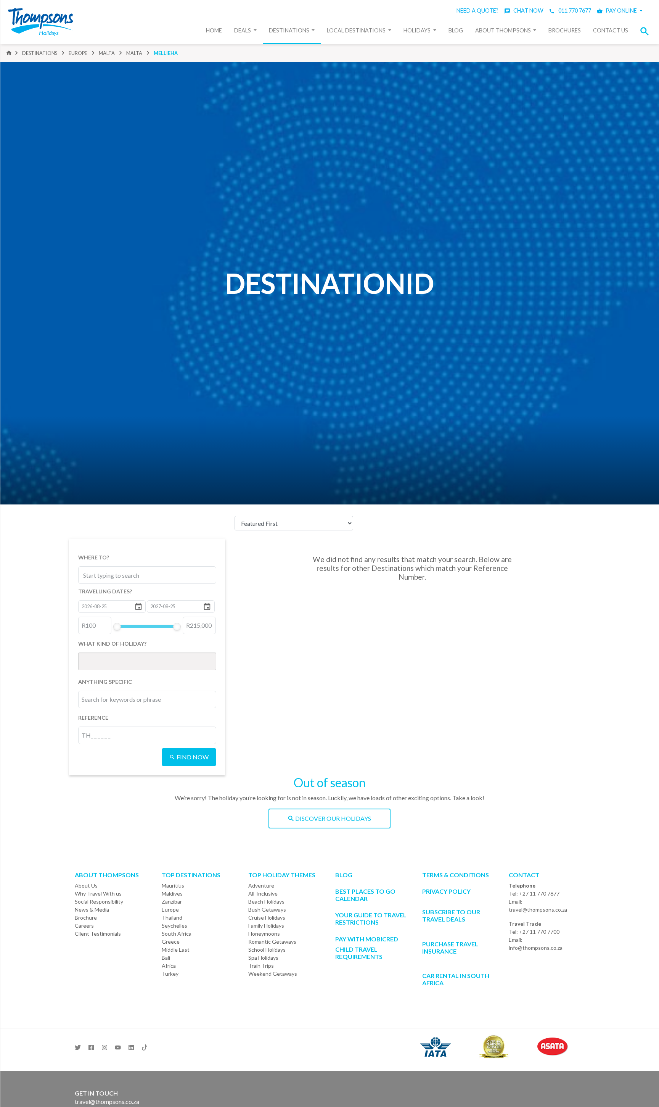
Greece (171, 941)
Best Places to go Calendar (365, 895)
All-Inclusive (263, 893)
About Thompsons (503, 30)
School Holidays (267, 949)
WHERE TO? (93, 557)
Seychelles (174, 925)
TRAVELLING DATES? (105, 591)
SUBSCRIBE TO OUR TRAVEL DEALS (451, 915)
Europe (170, 909)
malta (107, 53)
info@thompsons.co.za (536, 947)
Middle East (176, 949)
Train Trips (261, 965)
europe (78, 53)
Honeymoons (264, 933)
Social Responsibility (99, 901)
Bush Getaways (267, 909)
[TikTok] (144, 1045)
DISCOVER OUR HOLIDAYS (332, 818)
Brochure (86, 917)
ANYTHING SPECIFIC (105, 681)
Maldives (172, 893)
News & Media (92, 909)
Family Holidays (266, 925)
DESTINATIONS (39, 53)
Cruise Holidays (266, 917)
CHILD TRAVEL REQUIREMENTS (359, 953)
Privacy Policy (446, 891)
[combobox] (117, 575)
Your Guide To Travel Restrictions (371, 918)
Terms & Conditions (455, 874)
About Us (86, 885)
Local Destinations (357, 30)
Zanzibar (172, 901)
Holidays (417, 30)
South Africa (176, 933)
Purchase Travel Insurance (450, 947)
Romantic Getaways (272, 941)
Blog (455, 30)
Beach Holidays (266, 901)
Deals (243, 30)
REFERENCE (93, 717)
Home (214, 30)
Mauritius (173, 885)
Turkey (170, 973)
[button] (647, 31)
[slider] (117, 626)
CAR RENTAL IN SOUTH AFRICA (455, 979)
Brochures (564, 30)
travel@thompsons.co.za (538, 909)
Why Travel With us (98, 893)
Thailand (172, 917)
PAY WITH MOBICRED (366, 939)
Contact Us (610, 30)
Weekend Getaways (272, 973)
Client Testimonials (98, 933)
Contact (524, 874)
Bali (166, 957)
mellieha (166, 53)
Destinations (289, 30)
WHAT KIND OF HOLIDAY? (112, 643)
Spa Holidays (263, 957)
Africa (169, 965)
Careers (84, 925)
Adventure (261, 885)
